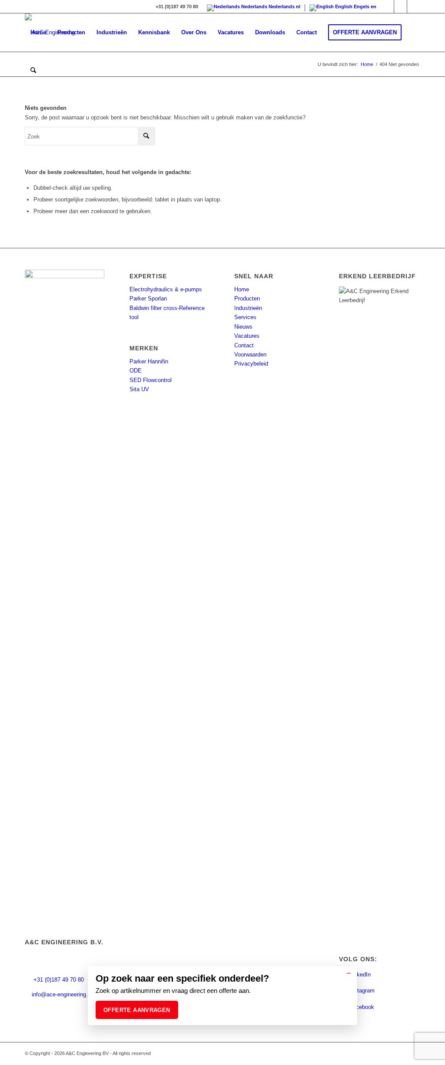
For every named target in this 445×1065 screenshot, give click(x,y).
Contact (244, 345)
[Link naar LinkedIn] (387, 6)
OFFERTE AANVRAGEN (136, 1010)
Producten (247, 298)
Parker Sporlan (148, 298)
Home (241, 289)
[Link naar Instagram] (400, 6)
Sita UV (139, 389)
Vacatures (246, 336)
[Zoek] (33, 71)
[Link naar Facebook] (413, 6)
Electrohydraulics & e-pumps (166, 289)
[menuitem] (38, 32)
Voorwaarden (250, 354)
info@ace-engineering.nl (62, 994)
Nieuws (243, 326)
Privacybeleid (251, 363)
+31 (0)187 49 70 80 (58, 979)
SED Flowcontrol (151, 380)
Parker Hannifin (149, 361)
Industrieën (248, 308)
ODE (136, 370)
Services (245, 317)
